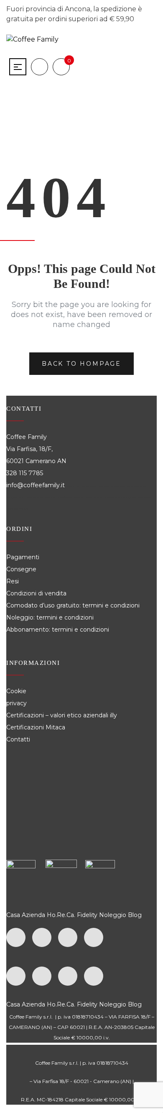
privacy (16, 703)
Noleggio (112, 915)
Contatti (18, 739)
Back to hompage (81, 363)
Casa (13, 915)
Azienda (33, 915)
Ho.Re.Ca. (61, 915)
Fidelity (87, 915)
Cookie (17, 691)
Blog (135, 915)
